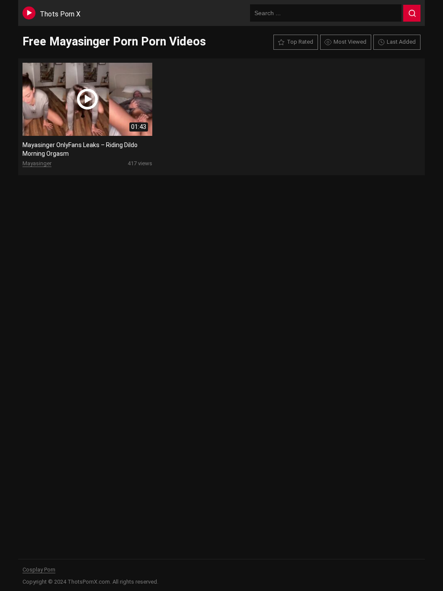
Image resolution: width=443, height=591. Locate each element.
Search (412, 13)
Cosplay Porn (38, 569)
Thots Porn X (60, 14)
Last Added (401, 42)
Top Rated (300, 42)
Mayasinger (36, 163)
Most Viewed (350, 42)
